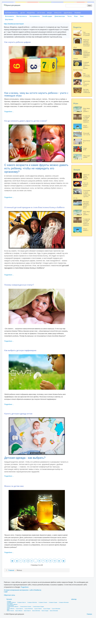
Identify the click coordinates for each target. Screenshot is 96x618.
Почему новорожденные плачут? (19, 284)
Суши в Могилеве (56, 608)
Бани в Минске (18, 610)
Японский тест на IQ (86, 134)
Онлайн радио (47, 16)
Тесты (69, 16)
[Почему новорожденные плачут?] (37, 306)
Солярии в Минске (11, 602)
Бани (8, 609)
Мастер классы (21, 16)
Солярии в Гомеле (43, 602)
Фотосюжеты (9, 16)
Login (6, 592)
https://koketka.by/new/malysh (14, 24)
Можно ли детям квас (14, 485)
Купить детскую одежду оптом (18, 413)
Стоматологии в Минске (12, 606)
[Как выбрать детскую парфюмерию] (37, 372)
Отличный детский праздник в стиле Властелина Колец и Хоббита (34, 207)
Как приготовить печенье (86, 75)
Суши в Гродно (46, 608)
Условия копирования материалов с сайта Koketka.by (22, 590)
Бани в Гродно (45, 610)
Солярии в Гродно (53, 602)
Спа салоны (10, 603)
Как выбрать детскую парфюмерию (20, 350)
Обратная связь (9, 595)
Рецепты (31, 12)
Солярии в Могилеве (64, 602)
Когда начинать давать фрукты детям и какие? (25, 120)
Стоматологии (10, 605)
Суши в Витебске (29, 608)
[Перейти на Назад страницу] (17, 561)
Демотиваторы (60, 16)
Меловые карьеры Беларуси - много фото (86, 205)
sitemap (73, 599)
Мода (49, 12)
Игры (76, 16)
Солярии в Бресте (21, 602)
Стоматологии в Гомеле (25, 606)
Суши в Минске (10, 608)
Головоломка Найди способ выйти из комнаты (86, 119)
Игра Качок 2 (86, 141)
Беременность (11, 12)
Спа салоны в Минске (12, 604)
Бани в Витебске (36, 610)
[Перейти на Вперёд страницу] (59, 561)
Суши (8, 607)
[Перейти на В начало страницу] (12, 561)
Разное (78, 12)
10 (55, 560)
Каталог (9, 599)
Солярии (9, 601)
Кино (82, 16)
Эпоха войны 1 (85, 126)
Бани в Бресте (27, 610)
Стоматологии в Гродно (38, 606)
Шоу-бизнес (9, 19)
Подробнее (25, 587)
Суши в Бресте (19, 608)
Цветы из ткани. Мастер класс (86, 177)
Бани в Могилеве (54, 610)
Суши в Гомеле (38, 608)
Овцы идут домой (86, 156)
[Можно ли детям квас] (37, 510)
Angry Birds (85, 149)
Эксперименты (34, 16)
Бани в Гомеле (10, 610)
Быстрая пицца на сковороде (86, 90)
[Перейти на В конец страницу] (63, 561)
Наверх (89, 614)
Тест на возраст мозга (85, 184)
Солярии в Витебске (32, 602)
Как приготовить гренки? (86, 33)
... (35, 560)
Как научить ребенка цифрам (17, 42)
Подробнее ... (9, 111)
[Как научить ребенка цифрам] (37, 65)
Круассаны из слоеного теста (86, 83)
